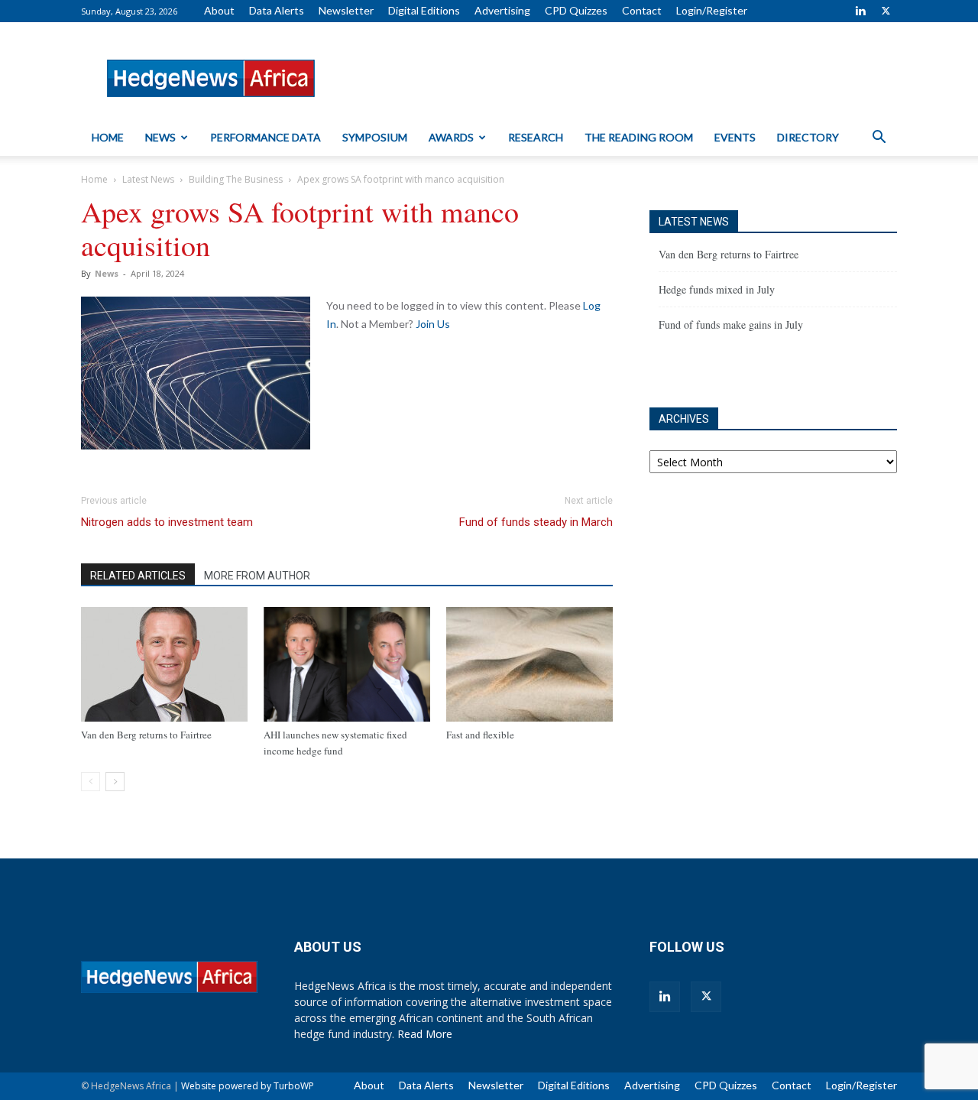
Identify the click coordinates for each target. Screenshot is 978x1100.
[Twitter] (885, 10)
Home (108, 137)
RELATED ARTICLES (138, 575)
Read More (424, 1034)
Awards (451, 137)
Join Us (433, 323)
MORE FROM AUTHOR (257, 575)
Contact (642, 10)
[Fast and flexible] (529, 664)
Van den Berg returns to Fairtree (146, 734)
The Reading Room (639, 137)
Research (535, 137)
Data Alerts (276, 10)
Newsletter (346, 10)
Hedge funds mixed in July (717, 289)
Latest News (148, 179)
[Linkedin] (860, 10)
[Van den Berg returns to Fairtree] (164, 664)
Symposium (374, 137)
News (160, 137)
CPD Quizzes (576, 10)
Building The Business (236, 179)
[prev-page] (90, 781)
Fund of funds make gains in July (731, 324)
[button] (878, 138)
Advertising (502, 10)
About (219, 10)
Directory (808, 137)
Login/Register (711, 10)
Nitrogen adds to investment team (167, 522)
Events (735, 137)
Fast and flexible (480, 734)
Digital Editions (424, 10)
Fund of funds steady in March (536, 522)
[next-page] (115, 781)
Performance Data (265, 137)
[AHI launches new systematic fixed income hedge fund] (347, 664)
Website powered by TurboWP (247, 1085)
